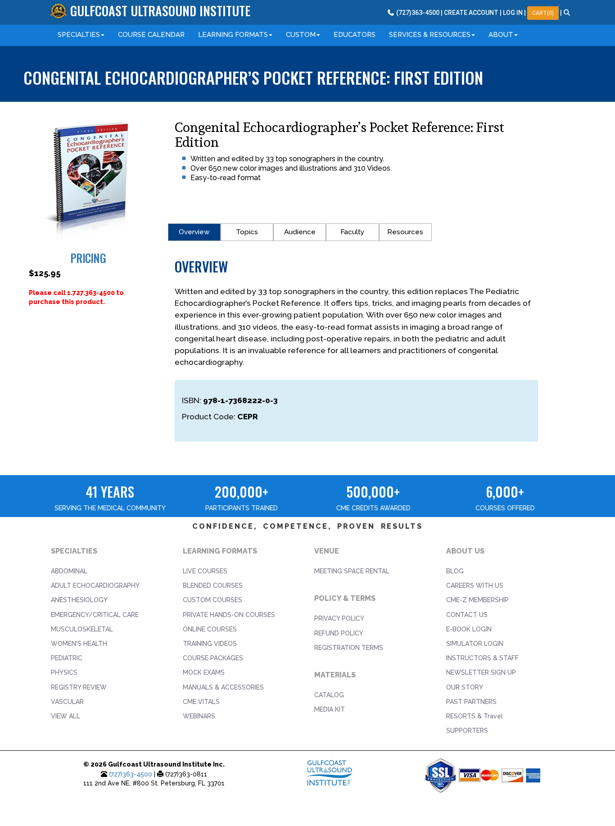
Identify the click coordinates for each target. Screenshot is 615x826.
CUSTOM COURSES (212, 600)
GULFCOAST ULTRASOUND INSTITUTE (160, 10)
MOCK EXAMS (204, 672)
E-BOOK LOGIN (469, 629)
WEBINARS (199, 716)
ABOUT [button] (500, 35)
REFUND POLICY (338, 633)
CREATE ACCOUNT (471, 12)
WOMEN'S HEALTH (79, 643)
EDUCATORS (354, 35)
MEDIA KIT (329, 709)
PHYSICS (64, 672)
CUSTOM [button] (301, 35)
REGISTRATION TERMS (348, 647)
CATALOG (329, 695)
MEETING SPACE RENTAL (351, 571)
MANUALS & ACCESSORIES (223, 687)
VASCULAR (67, 701)
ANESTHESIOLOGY (79, 600)
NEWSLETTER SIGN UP (481, 672)
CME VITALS (201, 701)
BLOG (455, 571)
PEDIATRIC (66, 658)
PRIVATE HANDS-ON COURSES (229, 614)
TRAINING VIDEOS (210, 643)
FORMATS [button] (233, 35)
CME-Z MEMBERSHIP (477, 600)
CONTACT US (467, 614)
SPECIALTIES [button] (79, 35)
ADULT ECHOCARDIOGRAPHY (95, 585)
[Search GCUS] (567, 12)
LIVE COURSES (205, 571)
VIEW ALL (65, 716)
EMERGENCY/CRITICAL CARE (95, 614)
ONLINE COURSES (210, 629)
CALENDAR (151, 35)
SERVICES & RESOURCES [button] (429, 35)
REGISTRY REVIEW (79, 687)
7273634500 (417, 12)
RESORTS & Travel (474, 716)
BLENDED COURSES (213, 585)
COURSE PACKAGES (213, 658)
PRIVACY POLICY (339, 618)
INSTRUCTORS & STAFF (482, 658)
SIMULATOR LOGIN (474, 643)
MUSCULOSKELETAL (82, 629)
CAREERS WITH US (474, 585)
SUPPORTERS (467, 730)
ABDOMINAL (69, 571)
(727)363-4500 (130, 774)
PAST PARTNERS (471, 701)
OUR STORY (464, 687)
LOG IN (513, 12)
